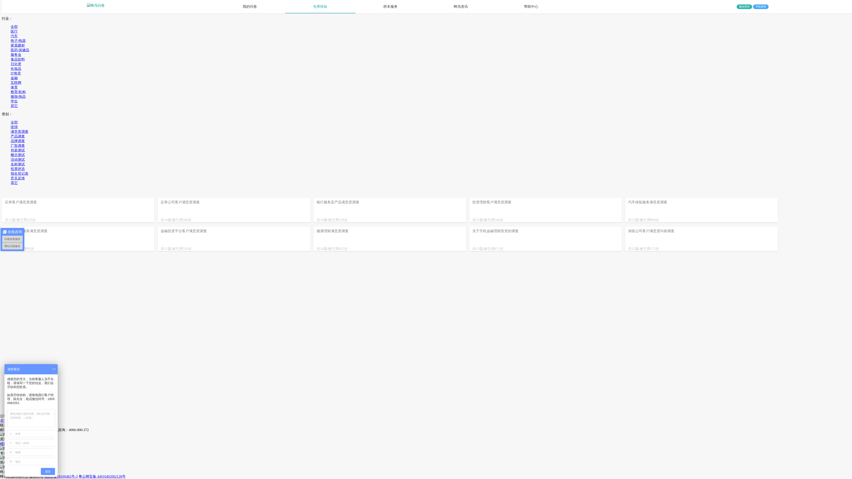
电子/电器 (18, 41)
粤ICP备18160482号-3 (61, 476)
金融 (14, 78)
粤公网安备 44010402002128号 (102, 476)
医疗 (14, 31)
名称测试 (18, 164)
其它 (14, 106)
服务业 (16, 55)
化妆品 (16, 69)
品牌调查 (18, 141)
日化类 (16, 64)
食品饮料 (18, 59)
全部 (14, 27)
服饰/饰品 (18, 96)
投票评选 (18, 169)
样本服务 (390, 6)
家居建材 (18, 45)
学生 (14, 101)
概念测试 (18, 155)
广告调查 (18, 145)
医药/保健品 (20, 50)
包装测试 (18, 150)
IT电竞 (16, 73)
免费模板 (320, 6)
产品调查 (18, 136)
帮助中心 (531, 6)
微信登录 (744, 6)
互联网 (16, 82)
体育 (14, 87)
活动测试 (18, 159)
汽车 (14, 36)
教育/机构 (18, 92)
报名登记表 (19, 173)
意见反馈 (18, 178)
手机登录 (760, 6)
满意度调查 (19, 131)
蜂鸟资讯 (461, 6)
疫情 (14, 127)
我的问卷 (250, 6)
